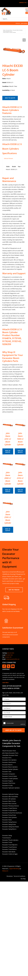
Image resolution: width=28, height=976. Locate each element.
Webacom (5, 871)
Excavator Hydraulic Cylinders (11, 788)
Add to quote (10, 98)
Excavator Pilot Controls (9, 803)
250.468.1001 (8, 657)
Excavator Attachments (9, 762)
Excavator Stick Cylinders (9, 817)
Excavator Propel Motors (9, 810)
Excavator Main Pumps (9, 801)
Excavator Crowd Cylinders (10, 778)
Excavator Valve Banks (8, 852)
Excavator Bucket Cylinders (10, 769)
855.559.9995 (10, 653)
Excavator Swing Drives (9, 824)
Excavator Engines (7, 781)
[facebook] (4, 666)
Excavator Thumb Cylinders (10, 840)
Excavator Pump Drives (9, 815)
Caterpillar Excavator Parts (10, 755)
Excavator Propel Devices (9, 808)
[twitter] (8, 666)
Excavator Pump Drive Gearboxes (12, 813)
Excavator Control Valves (9, 776)
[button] (24, 40)
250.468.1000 (9, 655)
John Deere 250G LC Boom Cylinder (7, 517)
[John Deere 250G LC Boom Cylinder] (7, 499)
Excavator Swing (7, 835)
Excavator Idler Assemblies (10, 796)
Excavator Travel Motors (9, 849)
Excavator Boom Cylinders (10, 767)
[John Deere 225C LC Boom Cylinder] (7, 420)
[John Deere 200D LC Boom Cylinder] (7, 460)
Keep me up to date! (13, 730)
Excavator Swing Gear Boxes (10, 827)
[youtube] (13, 666)
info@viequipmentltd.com (12, 659)
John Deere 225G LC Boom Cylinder (20, 478)
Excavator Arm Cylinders (9, 760)
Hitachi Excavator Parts (9, 751)
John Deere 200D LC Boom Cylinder (7, 478)
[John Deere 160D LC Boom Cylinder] (20, 420)
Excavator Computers (8, 774)
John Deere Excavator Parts (10, 753)
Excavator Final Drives (8, 783)
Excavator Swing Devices (9, 822)
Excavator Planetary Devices (10, 806)
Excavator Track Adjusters (10, 845)
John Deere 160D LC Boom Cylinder (20, 439)
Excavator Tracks (7, 842)
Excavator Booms (7, 765)
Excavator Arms (7, 758)
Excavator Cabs (6, 771)
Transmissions (6, 838)
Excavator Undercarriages (10, 854)
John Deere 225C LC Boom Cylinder (7, 439)
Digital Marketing (14, 868)
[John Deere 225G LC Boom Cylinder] (20, 460)
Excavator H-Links (7, 785)
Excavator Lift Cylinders (9, 799)
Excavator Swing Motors (9, 829)
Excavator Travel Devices (9, 847)
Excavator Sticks (7, 820)
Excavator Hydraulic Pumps (10, 794)
